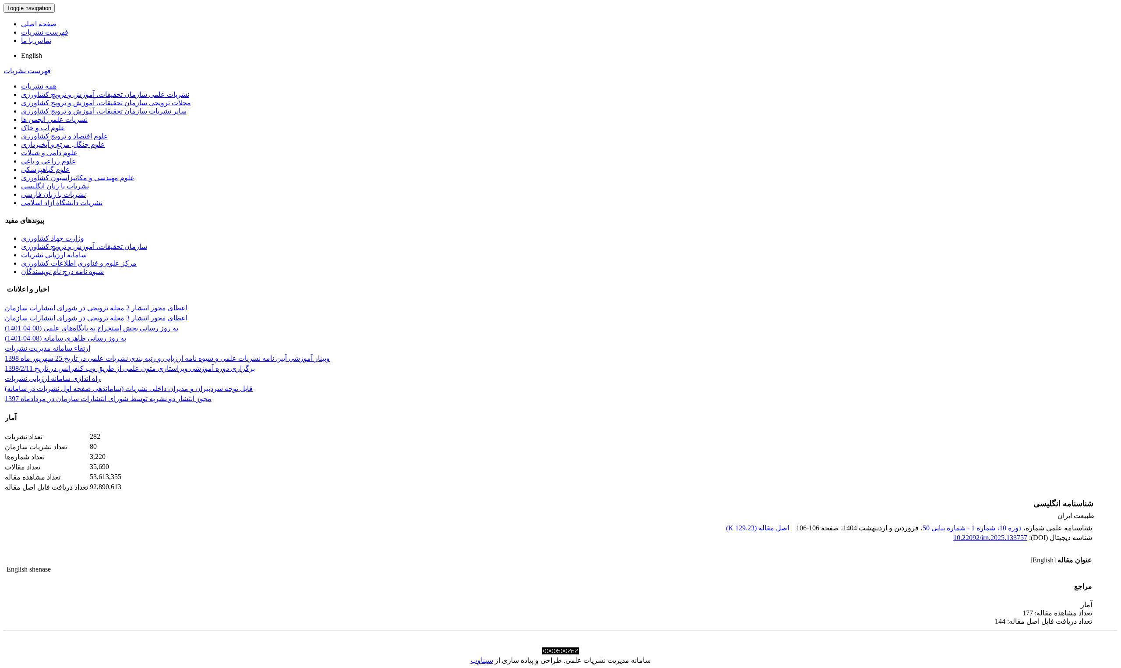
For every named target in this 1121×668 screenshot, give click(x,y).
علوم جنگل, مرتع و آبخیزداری (63, 144)
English (31, 55)
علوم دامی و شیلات (49, 152)
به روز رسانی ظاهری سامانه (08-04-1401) (65, 338)
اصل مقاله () (758, 528)
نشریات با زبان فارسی (53, 194)
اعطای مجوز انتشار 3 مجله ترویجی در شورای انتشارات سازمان (96, 318)
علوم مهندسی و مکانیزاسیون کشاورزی (77, 177)
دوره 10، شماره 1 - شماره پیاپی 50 (972, 528)
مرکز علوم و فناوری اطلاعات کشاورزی (79, 263)
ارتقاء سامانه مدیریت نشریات (47, 348)
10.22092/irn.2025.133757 (990, 537)
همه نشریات (38, 86)
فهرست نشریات (44, 32)
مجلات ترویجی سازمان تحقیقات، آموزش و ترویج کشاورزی (106, 103)
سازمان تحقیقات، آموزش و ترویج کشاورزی (84, 246)
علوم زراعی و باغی (48, 161)
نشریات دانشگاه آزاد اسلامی (61, 202)
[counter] (560, 652)
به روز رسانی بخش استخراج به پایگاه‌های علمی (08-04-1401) (91, 328)
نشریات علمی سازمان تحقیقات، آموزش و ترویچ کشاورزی (105, 94)
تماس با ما (36, 40)
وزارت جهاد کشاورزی (52, 238)
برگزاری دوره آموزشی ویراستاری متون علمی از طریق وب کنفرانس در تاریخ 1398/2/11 (130, 368)
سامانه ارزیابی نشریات (54, 255)
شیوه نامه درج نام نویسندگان (62, 271)
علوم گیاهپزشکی (45, 169)
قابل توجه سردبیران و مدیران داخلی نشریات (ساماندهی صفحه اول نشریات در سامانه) (129, 388)
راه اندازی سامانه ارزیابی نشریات (53, 378)
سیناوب (482, 660)
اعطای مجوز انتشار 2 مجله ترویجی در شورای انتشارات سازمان (96, 308)
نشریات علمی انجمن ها (54, 119)
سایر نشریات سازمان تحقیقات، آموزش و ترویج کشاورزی (104, 111)
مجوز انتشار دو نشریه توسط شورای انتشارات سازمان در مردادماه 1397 (108, 398)
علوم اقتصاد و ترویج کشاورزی (64, 136)
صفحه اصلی (38, 24)
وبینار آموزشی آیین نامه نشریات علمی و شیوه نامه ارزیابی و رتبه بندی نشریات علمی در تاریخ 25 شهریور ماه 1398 (167, 358)
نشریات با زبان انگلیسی (55, 186)
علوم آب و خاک (43, 127)
